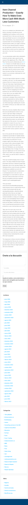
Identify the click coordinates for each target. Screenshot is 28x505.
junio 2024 (7, 354)
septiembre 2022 (8, 391)
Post (5, 448)
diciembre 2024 (8, 341)
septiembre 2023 (8, 370)
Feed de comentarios (10, 490)
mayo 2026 (7, 302)
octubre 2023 (8, 367)
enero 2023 (7, 380)
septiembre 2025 (8, 317)
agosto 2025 (7, 320)
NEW (5, 443)
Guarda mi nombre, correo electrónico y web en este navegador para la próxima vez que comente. (13, 280)
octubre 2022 (8, 388)
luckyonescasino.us (9, 440)
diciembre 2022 (8, 383)
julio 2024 (7, 351)
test (5, 454)
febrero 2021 (7, 401)
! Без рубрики (8, 414)
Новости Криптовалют (10, 461)
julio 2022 (7, 396)
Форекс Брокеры (9, 469)
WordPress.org (8, 493)
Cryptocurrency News (10, 427)
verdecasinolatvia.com (10, 459)
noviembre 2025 (8, 312)
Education (7, 430)
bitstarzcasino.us (9, 417)
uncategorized (8, 456)
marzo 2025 (7, 333)
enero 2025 (7, 338)
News (5, 446)
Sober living (7, 451)
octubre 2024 (8, 346)
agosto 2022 (7, 393)
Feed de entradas (9, 488)
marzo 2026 (7, 307)
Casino (6, 422)
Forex (5, 435)
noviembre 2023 (8, 364)
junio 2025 (7, 325)
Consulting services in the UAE (12, 425)
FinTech (6, 433)
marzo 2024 (7, 357)
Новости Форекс (9, 464)
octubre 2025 (8, 315)
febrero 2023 (7, 378)
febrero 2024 (7, 359)
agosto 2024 (7, 349)
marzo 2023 (7, 375)
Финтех (6, 467)
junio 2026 (7, 299)
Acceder (6, 485)
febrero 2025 (7, 336)
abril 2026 (7, 304)
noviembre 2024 (8, 344)
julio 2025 (7, 323)
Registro (6, 482)
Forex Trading (8, 438)
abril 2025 (7, 330)
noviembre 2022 (8, 385)
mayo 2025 (7, 328)
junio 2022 (7, 399)
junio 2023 (7, 372)
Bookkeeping (7, 419)
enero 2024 (7, 362)
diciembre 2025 (8, 309)
